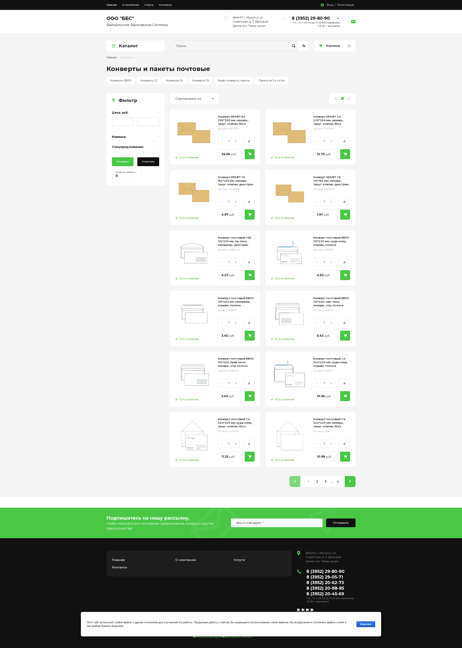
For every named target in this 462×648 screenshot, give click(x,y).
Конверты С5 (148, 80)
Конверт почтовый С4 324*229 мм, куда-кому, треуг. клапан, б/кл (235, 422)
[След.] (350, 481)
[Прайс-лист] (349, 98)
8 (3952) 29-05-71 (324, 577)
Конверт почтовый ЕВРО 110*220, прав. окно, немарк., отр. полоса (236, 362)
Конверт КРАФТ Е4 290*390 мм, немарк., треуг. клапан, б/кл (233, 120)
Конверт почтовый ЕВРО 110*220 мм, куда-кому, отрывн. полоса (331, 241)
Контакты (165, 5)
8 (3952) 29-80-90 (311, 18)
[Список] (342, 98)
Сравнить (249, 141)
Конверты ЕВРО (120, 80)
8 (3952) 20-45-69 (325, 593)
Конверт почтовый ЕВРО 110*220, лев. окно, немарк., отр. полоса (331, 301)
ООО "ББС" (120, 18)
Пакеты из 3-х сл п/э (272, 80)
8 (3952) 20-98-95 (325, 588)
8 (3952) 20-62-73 (325, 582)
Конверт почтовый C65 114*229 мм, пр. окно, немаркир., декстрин (234, 241)
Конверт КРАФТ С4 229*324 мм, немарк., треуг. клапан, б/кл (328, 120)
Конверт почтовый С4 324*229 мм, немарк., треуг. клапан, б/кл (329, 422)
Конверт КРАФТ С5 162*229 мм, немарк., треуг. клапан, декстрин (235, 180)
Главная (111, 5)
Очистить (148, 161)
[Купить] (250, 154)
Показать (122, 161)
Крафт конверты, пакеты (234, 80)
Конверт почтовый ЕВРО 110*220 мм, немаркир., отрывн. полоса (236, 301)
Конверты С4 (174, 80)
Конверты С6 (200, 80)
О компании (130, 5)
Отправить (341, 522)
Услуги (148, 5)
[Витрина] (336, 98)
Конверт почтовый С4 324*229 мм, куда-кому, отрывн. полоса (330, 362)
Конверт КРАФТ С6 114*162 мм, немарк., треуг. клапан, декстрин (331, 180)
